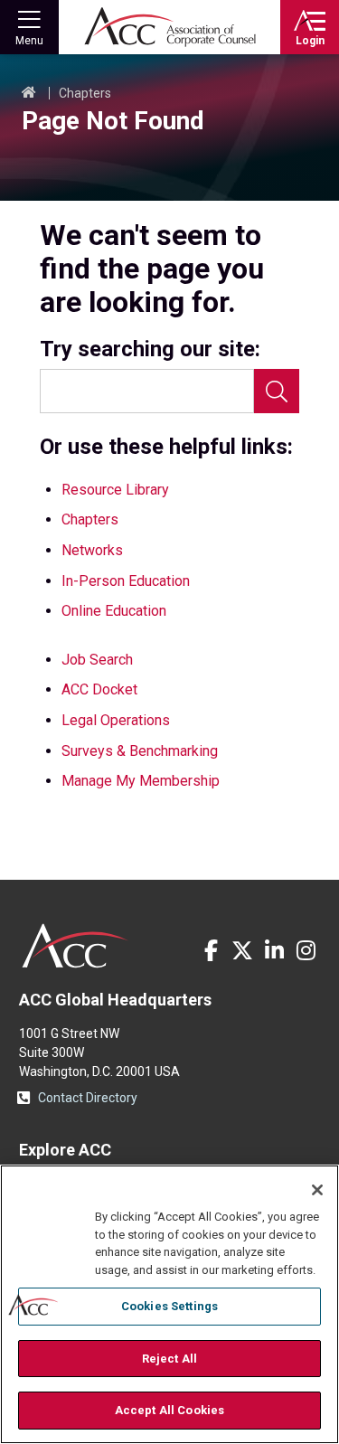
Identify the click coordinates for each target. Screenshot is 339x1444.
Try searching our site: (150, 349)
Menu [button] (29, 40)
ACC (75, 945)
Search (276, 391)
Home (29, 93)
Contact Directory (87, 1097)
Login (310, 40)
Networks (92, 550)
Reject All (169, 1358)
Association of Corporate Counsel (170, 27)
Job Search (97, 659)
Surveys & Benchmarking (139, 751)
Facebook (210, 950)
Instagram (305, 950)
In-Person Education (125, 581)
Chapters (85, 93)
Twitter (242, 950)
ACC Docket (99, 689)
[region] (169, 1304)
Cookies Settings (169, 1306)
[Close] (317, 1190)
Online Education (113, 610)
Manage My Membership (140, 780)
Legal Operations (115, 720)
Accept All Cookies (169, 1410)
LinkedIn (273, 950)
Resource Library (115, 489)
